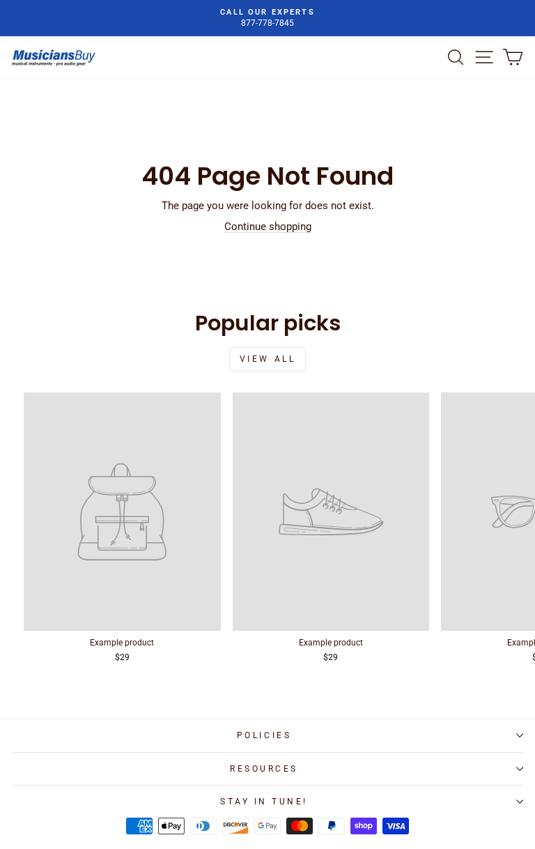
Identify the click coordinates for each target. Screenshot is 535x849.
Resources (264, 769)
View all (268, 359)
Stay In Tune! (264, 801)
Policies (264, 735)
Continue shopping (267, 226)
